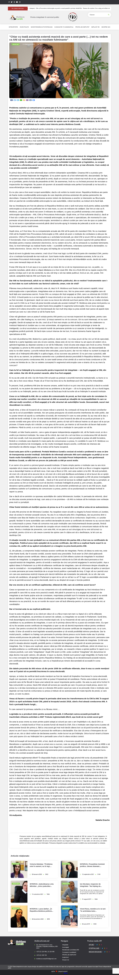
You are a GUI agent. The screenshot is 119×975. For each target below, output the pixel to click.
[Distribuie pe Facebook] (11, 100)
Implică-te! (65, 957)
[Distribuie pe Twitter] (15, 100)
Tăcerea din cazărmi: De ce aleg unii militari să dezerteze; (77, 8)
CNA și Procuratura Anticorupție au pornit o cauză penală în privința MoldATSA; (37, 8)
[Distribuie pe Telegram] (18, 100)
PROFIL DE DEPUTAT (69, 955)
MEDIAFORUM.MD (95, 952)
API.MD (91, 945)
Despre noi (65, 960)
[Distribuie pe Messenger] (34, 100)
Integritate (65, 945)
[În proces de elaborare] (11, 2)
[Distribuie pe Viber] (27, 100)
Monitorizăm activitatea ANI (70, 950)
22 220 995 (51, 951)
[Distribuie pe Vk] (30, 100)
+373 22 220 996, (41, 951)
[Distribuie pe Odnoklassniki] (24, 100)
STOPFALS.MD (94, 948)
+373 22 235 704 (41, 955)
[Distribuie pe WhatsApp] (21, 100)
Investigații (65, 947)
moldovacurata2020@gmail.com (46, 958)
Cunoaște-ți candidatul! (69, 952)
